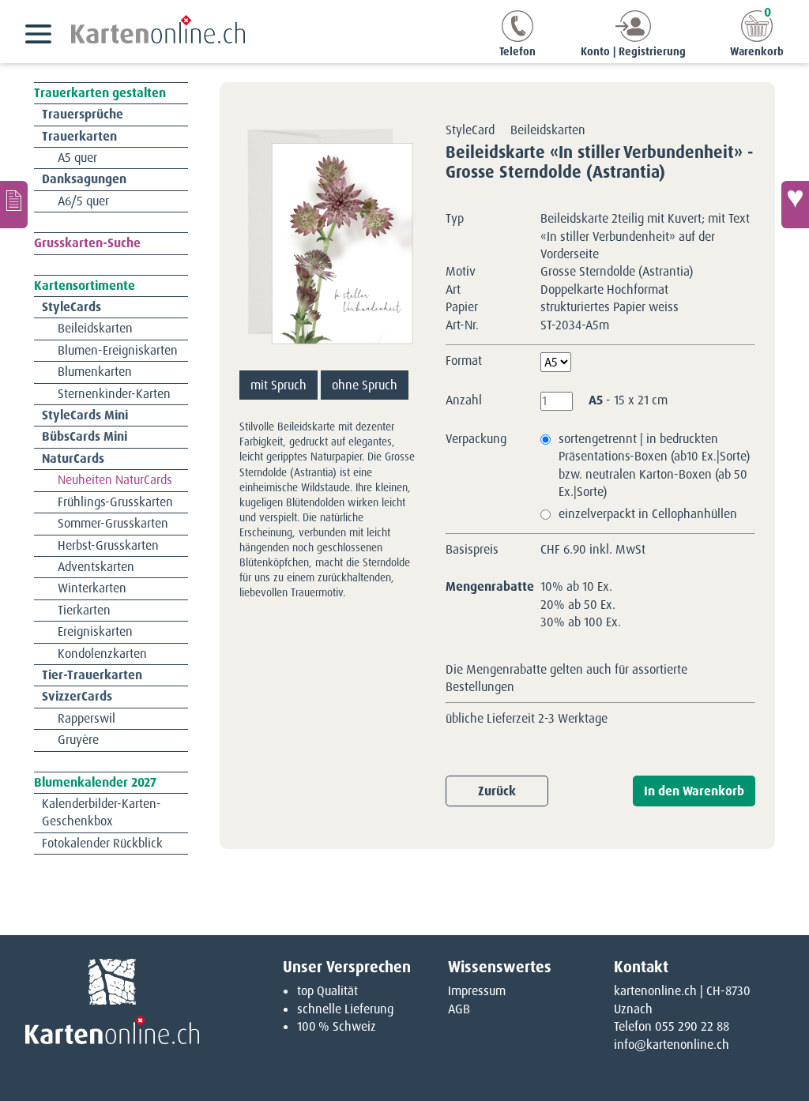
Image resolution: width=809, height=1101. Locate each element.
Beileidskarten (95, 328)
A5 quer (77, 157)
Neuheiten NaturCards (115, 480)
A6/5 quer (83, 201)
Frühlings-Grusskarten (115, 502)
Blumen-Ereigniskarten (118, 350)
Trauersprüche (82, 114)
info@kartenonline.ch (671, 1044)
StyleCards (71, 307)
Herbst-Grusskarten (108, 545)
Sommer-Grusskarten (113, 523)
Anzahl (464, 400)
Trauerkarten (79, 136)
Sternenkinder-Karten (114, 393)
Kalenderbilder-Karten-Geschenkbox (101, 812)
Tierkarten (84, 610)
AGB (459, 1009)
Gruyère (78, 739)
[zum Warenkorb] (757, 37)
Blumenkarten (95, 371)
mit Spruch (278, 385)
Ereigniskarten (95, 631)
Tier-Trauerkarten (92, 675)
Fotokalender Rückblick (102, 843)
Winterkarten (92, 588)
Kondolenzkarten (102, 653)
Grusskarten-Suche (87, 243)
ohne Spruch (364, 385)
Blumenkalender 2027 (95, 782)
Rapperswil (86, 718)
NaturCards (73, 458)
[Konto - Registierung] (633, 37)
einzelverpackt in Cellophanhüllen (648, 513)
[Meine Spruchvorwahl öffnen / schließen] (795, 204)
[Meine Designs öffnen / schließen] (14, 204)
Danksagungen (84, 179)
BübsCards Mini (84, 436)
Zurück (497, 791)
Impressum (477, 991)
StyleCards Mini (85, 415)
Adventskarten (96, 566)
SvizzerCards (77, 696)
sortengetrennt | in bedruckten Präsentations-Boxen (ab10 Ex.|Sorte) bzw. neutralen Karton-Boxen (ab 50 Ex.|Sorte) (654, 465)
